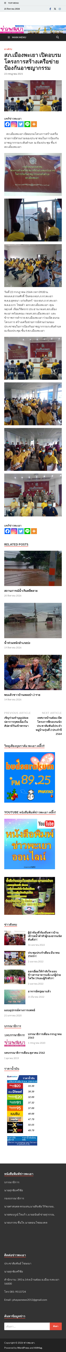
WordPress (23, 1347)
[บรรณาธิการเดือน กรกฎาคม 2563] (14, 1034)
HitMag (38, 1347)
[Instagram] (60, 9)
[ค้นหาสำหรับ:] (33, 1326)
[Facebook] (50, 9)
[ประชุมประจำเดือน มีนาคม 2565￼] (14, 952)
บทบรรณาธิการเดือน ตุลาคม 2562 (24, 1052)
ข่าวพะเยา (29, 1342)
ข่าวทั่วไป (8, 49)
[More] (34, 124)
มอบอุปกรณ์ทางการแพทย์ (19, 1010)
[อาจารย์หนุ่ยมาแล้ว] (14, 991)
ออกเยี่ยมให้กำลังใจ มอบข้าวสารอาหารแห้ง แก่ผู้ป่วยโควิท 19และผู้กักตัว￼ (44, 975)
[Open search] (57, 37)
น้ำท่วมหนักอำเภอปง (17, 643)
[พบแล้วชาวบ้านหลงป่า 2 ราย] (33, 673)
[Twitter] (55, 9)
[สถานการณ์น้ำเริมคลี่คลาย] (33, 569)
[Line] (27, 124)
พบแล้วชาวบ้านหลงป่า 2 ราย (22, 695)
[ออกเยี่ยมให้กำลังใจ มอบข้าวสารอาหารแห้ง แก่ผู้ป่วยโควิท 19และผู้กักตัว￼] (14, 971)
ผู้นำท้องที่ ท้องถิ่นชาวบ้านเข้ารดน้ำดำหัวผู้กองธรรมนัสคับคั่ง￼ (45, 936)
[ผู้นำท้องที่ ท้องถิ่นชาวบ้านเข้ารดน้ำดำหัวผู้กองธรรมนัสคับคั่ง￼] (14, 932)
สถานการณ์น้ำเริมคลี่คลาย (21, 590)
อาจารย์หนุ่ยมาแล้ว (39, 991)
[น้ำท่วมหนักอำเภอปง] (33, 621)
